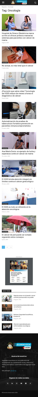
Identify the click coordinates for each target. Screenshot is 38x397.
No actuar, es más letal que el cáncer (17, 66)
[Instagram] (17, 383)
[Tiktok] (30, 383)
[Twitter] (7, 383)
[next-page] (11, 247)
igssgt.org (13, 370)
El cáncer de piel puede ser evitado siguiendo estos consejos (16, 236)
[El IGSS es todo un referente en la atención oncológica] (19, 196)
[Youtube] (21, 383)
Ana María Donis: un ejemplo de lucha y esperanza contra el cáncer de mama (18, 152)
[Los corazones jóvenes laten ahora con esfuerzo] (7, 307)
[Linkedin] (12, 383)
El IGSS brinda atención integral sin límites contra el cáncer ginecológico (17, 180)
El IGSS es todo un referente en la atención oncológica (16, 208)
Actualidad (4, 30)
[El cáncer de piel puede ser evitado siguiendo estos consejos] (19, 224)
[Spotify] (26, 383)
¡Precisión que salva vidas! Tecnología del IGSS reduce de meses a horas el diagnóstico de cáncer (18, 93)
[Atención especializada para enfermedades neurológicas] (7, 326)
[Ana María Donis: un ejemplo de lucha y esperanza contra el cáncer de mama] (19, 140)
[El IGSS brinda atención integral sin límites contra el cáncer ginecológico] (19, 168)
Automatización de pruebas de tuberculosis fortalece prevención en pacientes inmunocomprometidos (17, 123)
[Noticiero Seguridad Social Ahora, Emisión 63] (7, 317)
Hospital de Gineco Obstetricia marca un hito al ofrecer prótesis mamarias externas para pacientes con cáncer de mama (18, 36)
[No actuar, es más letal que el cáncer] (19, 54)
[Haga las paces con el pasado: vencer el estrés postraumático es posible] (7, 298)
